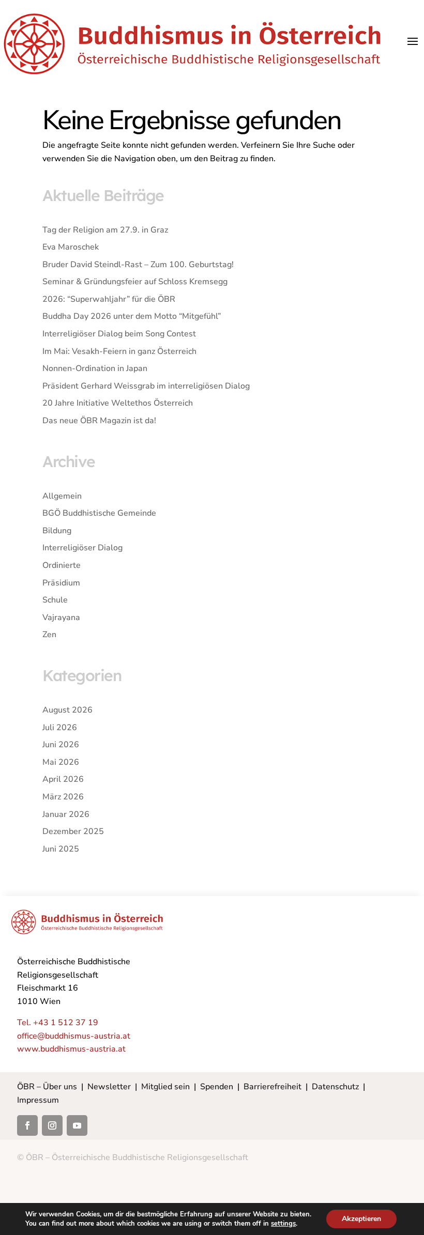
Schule (55, 600)
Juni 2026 (60, 744)
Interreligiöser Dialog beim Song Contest (119, 333)
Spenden (216, 1086)
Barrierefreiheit (272, 1086)
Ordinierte (61, 565)
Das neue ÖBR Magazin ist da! (99, 420)
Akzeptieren (361, 1219)
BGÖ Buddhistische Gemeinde (99, 513)
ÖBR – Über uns (47, 1086)
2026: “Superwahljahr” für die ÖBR (108, 299)
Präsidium (61, 583)
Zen (49, 634)
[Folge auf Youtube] (77, 1125)
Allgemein (62, 496)
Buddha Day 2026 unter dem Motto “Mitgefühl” (131, 316)
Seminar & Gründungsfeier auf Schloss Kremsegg (135, 281)
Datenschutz (335, 1086)
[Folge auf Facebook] (27, 1125)
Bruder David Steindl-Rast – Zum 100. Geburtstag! (138, 264)
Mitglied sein (165, 1086)
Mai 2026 (60, 762)
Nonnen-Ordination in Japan (94, 368)
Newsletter (109, 1086)
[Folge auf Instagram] (52, 1125)
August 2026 (67, 710)
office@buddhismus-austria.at (73, 1036)
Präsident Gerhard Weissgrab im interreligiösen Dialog (146, 386)
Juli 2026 (59, 727)
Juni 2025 (60, 849)
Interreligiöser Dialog (82, 547)
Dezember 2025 (73, 831)
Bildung (56, 530)
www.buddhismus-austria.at (71, 1049)
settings (283, 1223)
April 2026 (63, 779)
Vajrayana (61, 617)
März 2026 (63, 796)
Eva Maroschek (70, 247)
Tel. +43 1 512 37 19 (57, 1022)
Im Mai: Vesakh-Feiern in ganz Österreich (119, 351)
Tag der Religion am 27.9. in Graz (105, 230)
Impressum (38, 1100)
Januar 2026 (65, 814)
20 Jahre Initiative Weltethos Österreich (117, 403)
